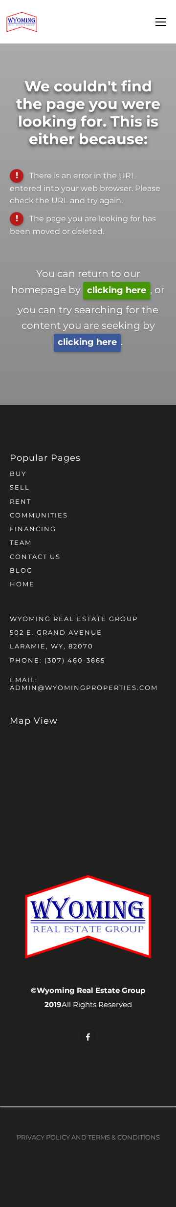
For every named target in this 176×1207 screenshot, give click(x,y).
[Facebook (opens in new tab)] (88, 1037)
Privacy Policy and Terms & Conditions (88, 1138)
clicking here (116, 290)
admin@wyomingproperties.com (84, 688)
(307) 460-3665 (74, 661)
